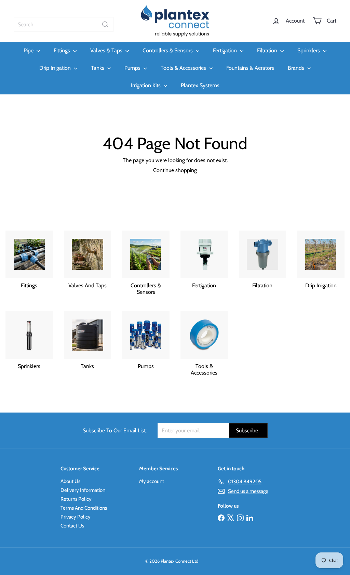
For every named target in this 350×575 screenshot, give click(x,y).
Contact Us (72, 526)
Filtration (268, 50)
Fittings (62, 50)
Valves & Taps (107, 50)
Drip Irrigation (55, 68)
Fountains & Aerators (250, 68)
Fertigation (225, 50)
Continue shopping (175, 170)
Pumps (133, 68)
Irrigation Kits (146, 85)
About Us (70, 481)
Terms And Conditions (83, 508)
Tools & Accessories (184, 68)
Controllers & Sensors (168, 50)
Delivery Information (82, 490)
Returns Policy (76, 499)
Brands (297, 68)
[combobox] (63, 24)
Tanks (98, 68)
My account (151, 481)
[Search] (105, 24)
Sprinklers (309, 50)
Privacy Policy (75, 517)
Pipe (29, 50)
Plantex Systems (200, 85)
